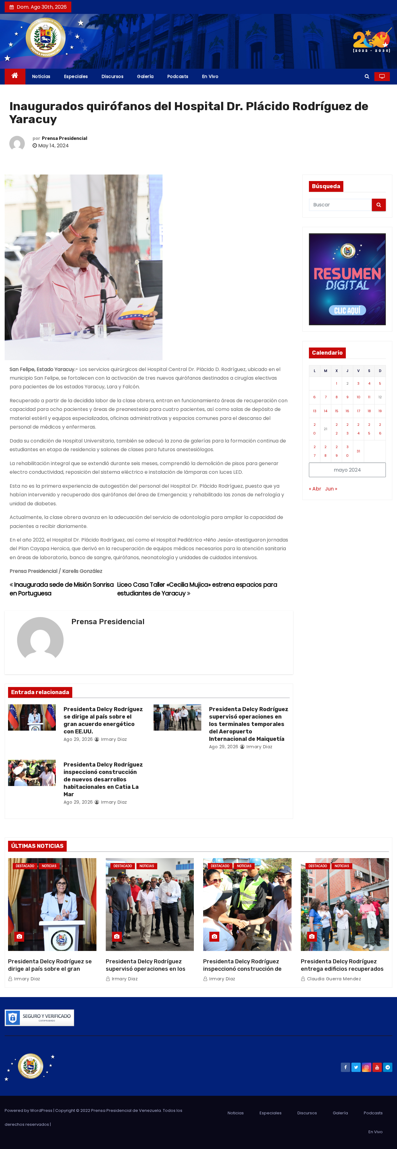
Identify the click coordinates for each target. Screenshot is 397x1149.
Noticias (41, 76)
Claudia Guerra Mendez (333, 979)
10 (358, 397)
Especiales (76, 76)
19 (380, 410)
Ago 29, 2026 (78, 739)
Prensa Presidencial (64, 138)
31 (358, 451)
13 (314, 410)
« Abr (315, 488)
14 (325, 410)
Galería (145, 76)
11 (369, 397)
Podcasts (178, 76)
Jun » (331, 488)
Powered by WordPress (29, 1110)
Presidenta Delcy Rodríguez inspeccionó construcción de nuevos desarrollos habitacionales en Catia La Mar (103, 779)
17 (358, 410)
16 (347, 410)
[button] (367, 76)
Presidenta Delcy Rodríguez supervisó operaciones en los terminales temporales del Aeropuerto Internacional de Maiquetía (248, 724)
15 (336, 410)
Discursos (113, 76)
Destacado (25, 866)
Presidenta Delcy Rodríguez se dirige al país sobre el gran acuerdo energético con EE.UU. (103, 720)
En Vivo (210, 76)
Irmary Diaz (113, 739)
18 (369, 410)
